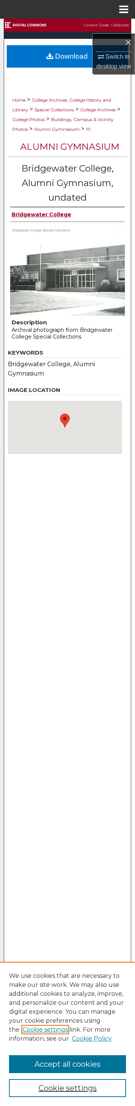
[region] (67, 1034)
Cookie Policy (92, 1038)
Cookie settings (45, 1029)
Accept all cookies (67, 1064)
